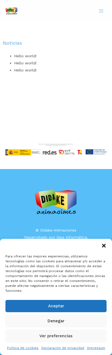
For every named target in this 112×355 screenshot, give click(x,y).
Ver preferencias (56, 335)
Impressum (96, 348)
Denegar (56, 320)
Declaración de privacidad (62, 348)
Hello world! (25, 56)
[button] (104, 245)
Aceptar (56, 305)
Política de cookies (23, 348)
